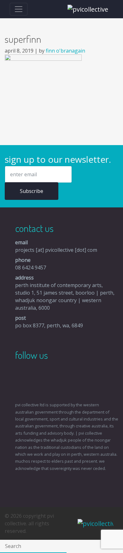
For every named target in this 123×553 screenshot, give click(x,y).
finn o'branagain (65, 50)
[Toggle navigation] (18, 9)
